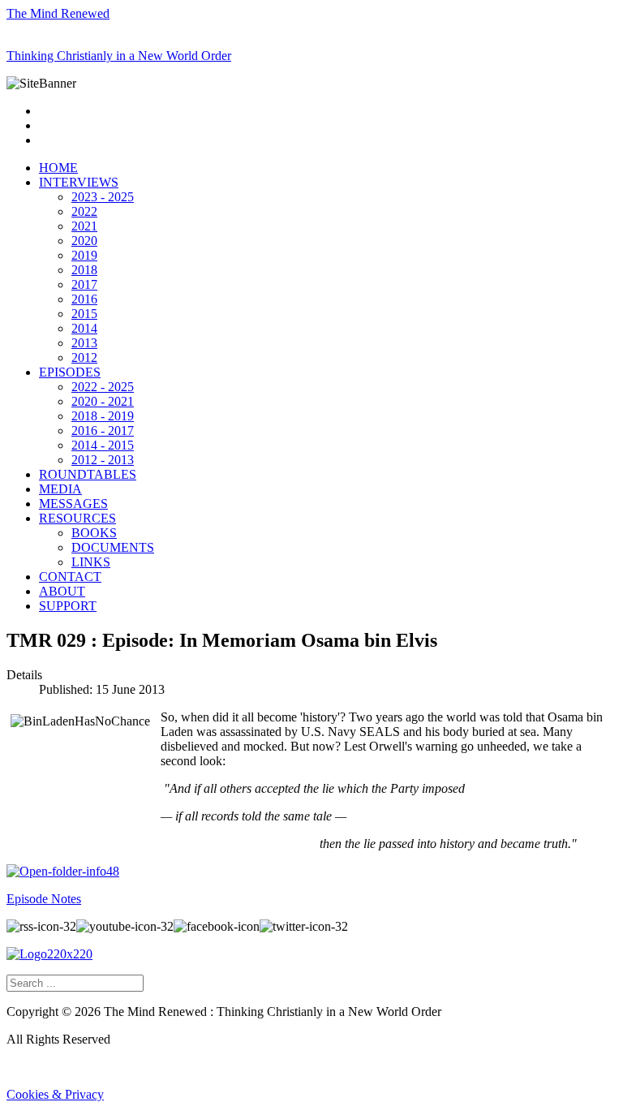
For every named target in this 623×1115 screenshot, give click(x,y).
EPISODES (70, 372)
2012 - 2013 (102, 460)
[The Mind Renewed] (49, 954)
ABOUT (62, 591)
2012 (84, 357)
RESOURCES (77, 518)
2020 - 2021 (102, 401)
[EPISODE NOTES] (62, 871)
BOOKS (94, 533)
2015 (84, 314)
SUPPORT (68, 606)
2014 (84, 328)
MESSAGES (73, 503)
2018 (84, 270)
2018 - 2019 (102, 416)
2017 (84, 284)
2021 (84, 226)
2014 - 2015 (102, 445)
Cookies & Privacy (55, 1094)
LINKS (90, 562)
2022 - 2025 (102, 387)
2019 (84, 255)
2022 (84, 211)
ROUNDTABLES (87, 474)
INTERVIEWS (78, 182)
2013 (84, 343)
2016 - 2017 (102, 430)
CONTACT (70, 576)
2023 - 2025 (102, 197)
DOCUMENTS (112, 547)
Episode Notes (43, 899)
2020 (84, 241)
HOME (58, 167)
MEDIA (60, 489)
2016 (84, 299)
